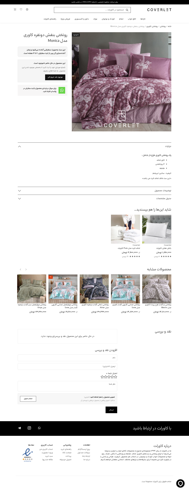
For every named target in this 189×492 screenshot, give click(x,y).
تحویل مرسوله (65, 459)
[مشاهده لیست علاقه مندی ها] (21, 10)
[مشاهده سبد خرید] (15, 10)
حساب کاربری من (46, 449)
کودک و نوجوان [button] (108, 19)
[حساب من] (27, 10)
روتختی (163, 26)
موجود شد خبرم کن (55, 77)
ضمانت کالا (67, 452)
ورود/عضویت (47, 452)
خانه (169, 26)
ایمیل (111, 364)
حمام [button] (121, 19)
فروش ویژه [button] (65, 19)
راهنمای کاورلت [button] (50, 19)
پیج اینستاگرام (84, 449)
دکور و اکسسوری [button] (82, 19)
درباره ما (86, 459)
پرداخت (68, 456)
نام (114, 355)
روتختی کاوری (152, 26)
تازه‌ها (142, 19)
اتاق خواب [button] (132, 19)
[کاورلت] (159, 10)
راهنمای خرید (66, 449)
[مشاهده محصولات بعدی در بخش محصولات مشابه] (20, 269)
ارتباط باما (86, 456)
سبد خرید (49, 456)
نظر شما (113, 382)
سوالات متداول (83, 452)
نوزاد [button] (95, 19)
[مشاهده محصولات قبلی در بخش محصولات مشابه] (26, 269)
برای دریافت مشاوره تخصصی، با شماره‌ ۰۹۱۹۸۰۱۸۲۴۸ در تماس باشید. (94, 2)
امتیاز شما (111, 373)
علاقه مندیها (47, 459)
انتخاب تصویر (28, 399)
